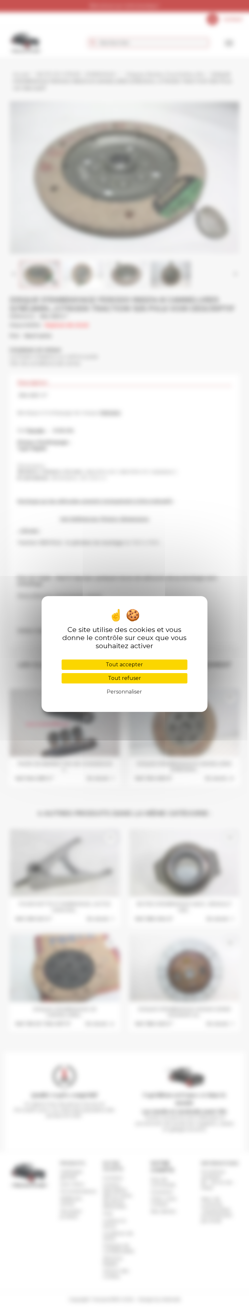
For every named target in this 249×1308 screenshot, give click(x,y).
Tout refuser (124, 678)
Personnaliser (124, 692)
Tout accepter (124, 664)
